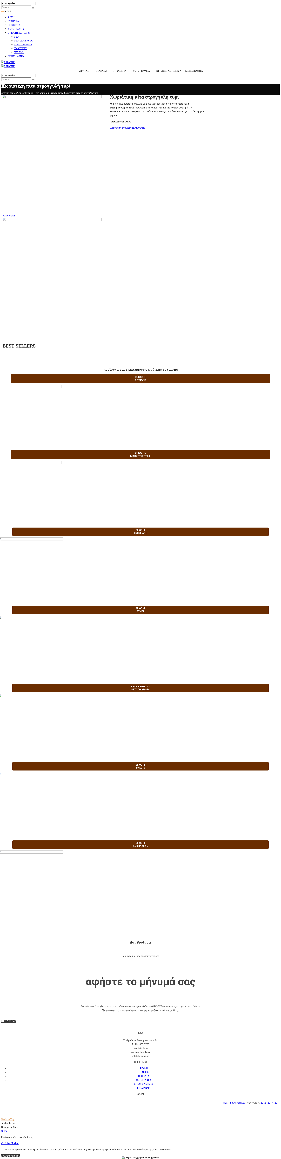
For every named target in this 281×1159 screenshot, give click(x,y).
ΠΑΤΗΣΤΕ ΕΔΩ (8, 1021)
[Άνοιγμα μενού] (2, 11)
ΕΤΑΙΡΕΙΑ (13, 21)
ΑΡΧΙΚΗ (12, 17)
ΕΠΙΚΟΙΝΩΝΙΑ (16, 56)
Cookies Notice (10, 1143)
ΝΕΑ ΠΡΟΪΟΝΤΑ (23, 40)
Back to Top (7, 1119)
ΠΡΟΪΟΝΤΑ (14, 25)
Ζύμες (58, 92)
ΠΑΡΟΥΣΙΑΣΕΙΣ (23, 44)
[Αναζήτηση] (33, 7)
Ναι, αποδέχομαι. (10, 1155)
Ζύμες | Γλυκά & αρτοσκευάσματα (36, 92)
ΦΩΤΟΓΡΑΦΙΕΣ (16, 28)
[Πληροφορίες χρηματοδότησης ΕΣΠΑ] (140, 1157)
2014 (277, 1102)
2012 (263, 1102)
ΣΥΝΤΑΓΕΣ (20, 48)
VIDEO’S (19, 52)
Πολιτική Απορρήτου (234, 1102)
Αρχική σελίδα (9, 92)
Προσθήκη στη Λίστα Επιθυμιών (127, 127)
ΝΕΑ (16, 36)
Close (4, 1130)
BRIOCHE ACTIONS (19, 32)
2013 (270, 1102)
